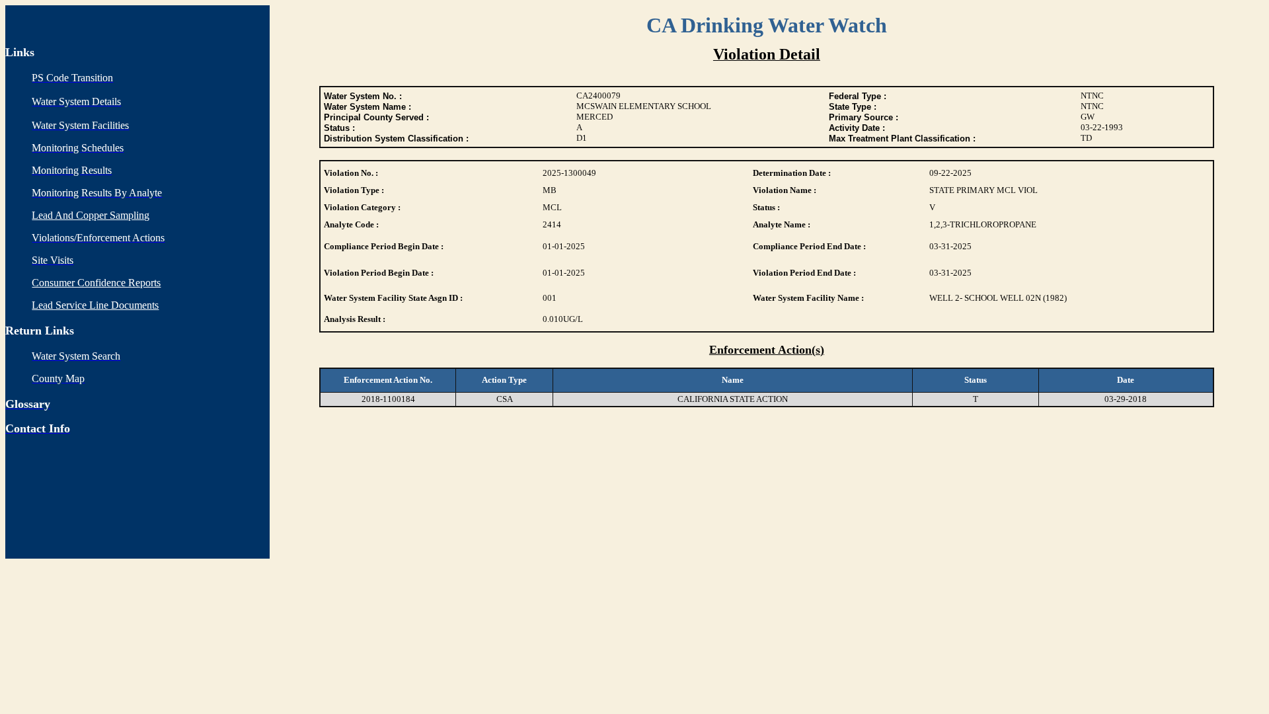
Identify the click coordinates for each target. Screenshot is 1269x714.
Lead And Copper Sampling (90, 215)
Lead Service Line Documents (95, 305)
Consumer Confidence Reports (96, 282)
